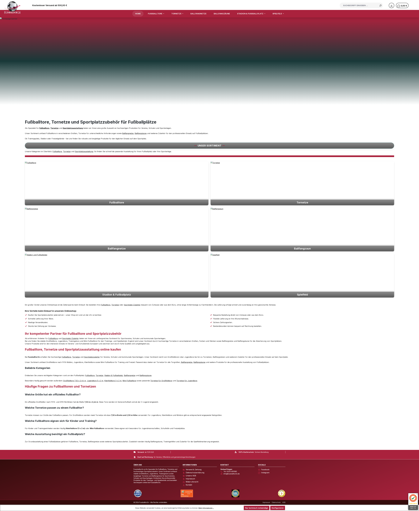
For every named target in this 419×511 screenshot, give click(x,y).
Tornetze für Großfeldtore (161, 381)
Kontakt (189, 485)
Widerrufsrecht (192, 482)
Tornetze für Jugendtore (186, 381)
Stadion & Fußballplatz (113, 375)
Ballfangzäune (141, 133)
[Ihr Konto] (391, 5)
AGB (283, 502)
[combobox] (359, 5)
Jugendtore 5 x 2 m (95, 381)
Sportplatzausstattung (84, 151)
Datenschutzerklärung (195, 472)
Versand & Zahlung (193, 469)
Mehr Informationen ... (206, 508)
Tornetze (67, 151)
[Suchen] (380, 5)
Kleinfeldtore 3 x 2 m (112, 381)
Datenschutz (276, 502)
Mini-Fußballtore (129, 381)
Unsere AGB (191, 476)
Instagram (265, 472)
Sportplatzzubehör (92, 357)
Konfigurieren (278, 508)
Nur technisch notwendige (256, 508)
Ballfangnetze (128, 133)
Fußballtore (57, 151)
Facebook (265, 469)
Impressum (190, 479)
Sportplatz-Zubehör (132, 305)
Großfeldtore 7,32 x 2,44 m (74, 381)
